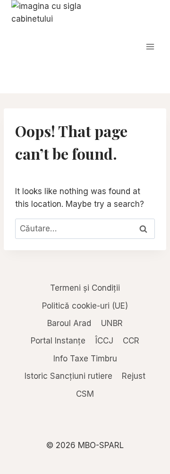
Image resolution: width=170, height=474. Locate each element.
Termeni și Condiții (85, 288)
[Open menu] (150, 46)
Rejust (133, 376)
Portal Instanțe (58, 340)
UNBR (112, 323)
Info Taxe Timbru (85, 358)
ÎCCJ (104, 340)
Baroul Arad (69, 323)
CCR (131, 340)
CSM (85, 394)
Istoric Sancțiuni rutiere (68, 376)
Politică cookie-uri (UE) (85, 306)
